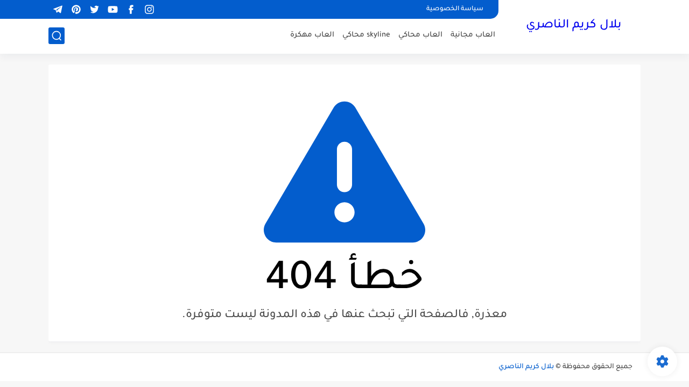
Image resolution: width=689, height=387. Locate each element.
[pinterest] (75, 9)
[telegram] (57, 9)
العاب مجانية (473, 35)
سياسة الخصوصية (454, 9)
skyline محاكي (366, 35)
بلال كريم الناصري (573, 25)
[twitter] (94, 9)
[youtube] (112, 9)
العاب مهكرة (312, 35)
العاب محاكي (420, 35)
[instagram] (149, 9)
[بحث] (56, 35)
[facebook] (130, 9)
